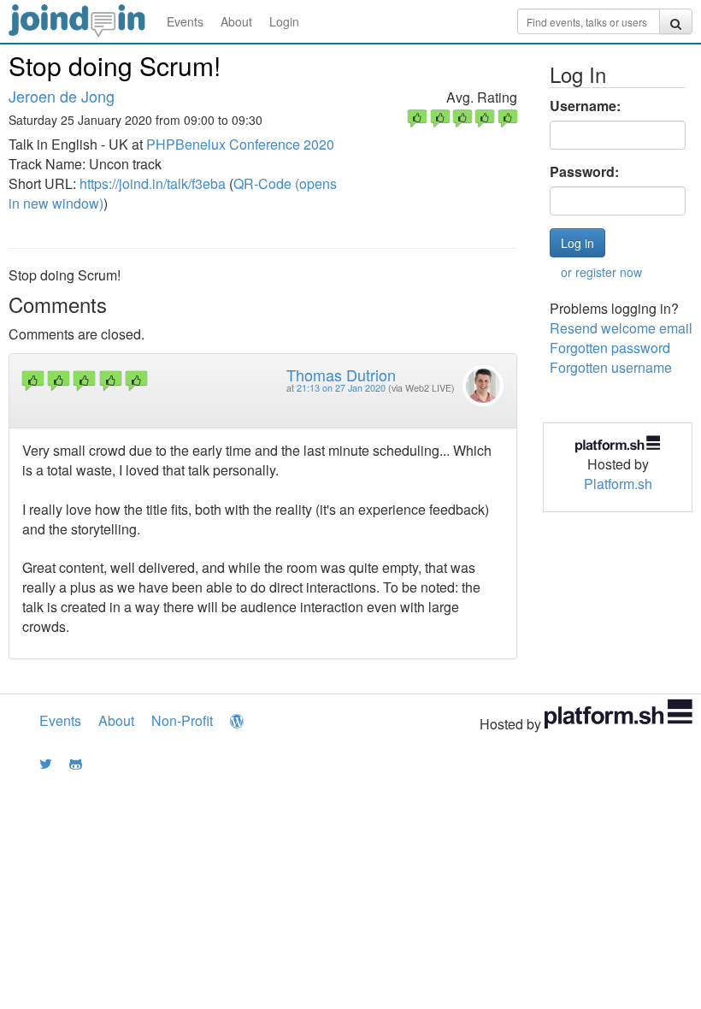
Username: (585, 106)
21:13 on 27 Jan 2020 (341, 387)
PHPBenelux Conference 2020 (240, 144)
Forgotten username (611, 367)
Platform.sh (618, 483)
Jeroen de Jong (62, 96)
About (236, 21)
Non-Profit (182, 720)
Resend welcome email (621, 328)
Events (185, 21)
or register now (601, 271)
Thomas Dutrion (341, 374)
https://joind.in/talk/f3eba (153, 183)
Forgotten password (610, 347)
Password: (584, 171)
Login (284, 21)
